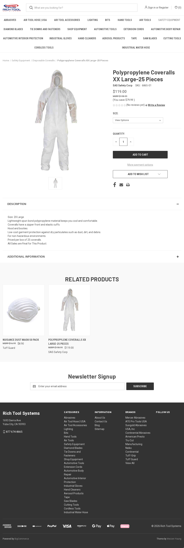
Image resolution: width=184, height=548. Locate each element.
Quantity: (119, 133)
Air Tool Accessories (67, 20)
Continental (132, 451)
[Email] (121, 184)
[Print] (128, 184)
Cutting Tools (172, 38)
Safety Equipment (169, 20)
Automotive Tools (105, 29)
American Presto (135, 436)
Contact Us (101, 421)
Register (164, 7)
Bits (107, 20)
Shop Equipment (77, 29)
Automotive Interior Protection (23, 38)
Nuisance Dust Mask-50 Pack (21, 339)
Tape (134, 38)
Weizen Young (174, 539)
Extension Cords (134, 29)
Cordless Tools (44, 47)
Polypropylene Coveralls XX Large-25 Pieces (67, 342)
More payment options (140, 164)
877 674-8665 (14, 431)
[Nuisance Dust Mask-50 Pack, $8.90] (23, 310)
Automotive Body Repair (165, 29)
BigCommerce (22, 539)
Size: (116, 113)
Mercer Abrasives (135, 417)
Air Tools (145, 20)
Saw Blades (150, 38)
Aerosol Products (113, 38)
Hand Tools (125, 20)
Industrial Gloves (60, 38)
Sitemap (99, 429)
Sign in (152, 7)
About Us (100, 417)
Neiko (128, 448)
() (179, 7)
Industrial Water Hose (136, 47)
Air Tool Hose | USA (35, 20)
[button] (155, 105)
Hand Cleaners (87, 38)
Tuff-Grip (130, 455)
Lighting (93, 20)
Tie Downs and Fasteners (45, 29)
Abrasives (10, 20)
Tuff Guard (131, 459)
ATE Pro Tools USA (136, 421)
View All (129, 463)
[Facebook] (114, 184)
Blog (97, 425)
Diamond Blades (13, 29)
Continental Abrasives (137, 432)
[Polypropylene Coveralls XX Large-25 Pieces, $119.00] (69, 310)
